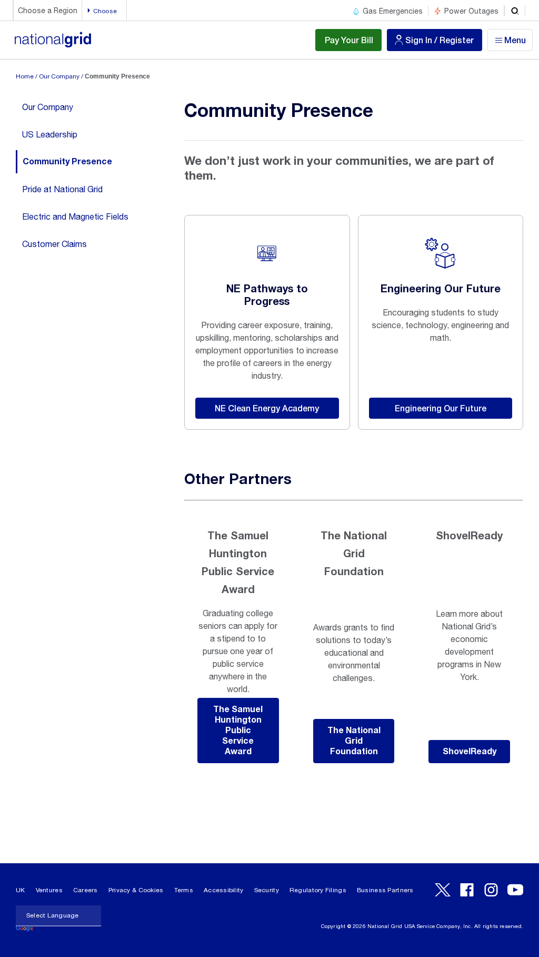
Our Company (59, 76)
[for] (52, 45)
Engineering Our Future (440, 408)
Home (25, 76)
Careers (85, 890)
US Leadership (49, 134)
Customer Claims (54, 244)
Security (266, 890)
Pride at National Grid (62, 189)
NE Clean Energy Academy (267, 408)
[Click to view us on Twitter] (443, 889)
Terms (183, 890)
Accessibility (224, 890)
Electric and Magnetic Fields (75, 216)
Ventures (49, 890)
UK (20, 890)
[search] (514, 10)
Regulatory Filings (318, 890)
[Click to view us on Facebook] (467, 889)
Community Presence (67, 162)
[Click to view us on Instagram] (491, 889)
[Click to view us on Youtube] (515, 889)
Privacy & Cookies (136, 890)
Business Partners (385, 890)
